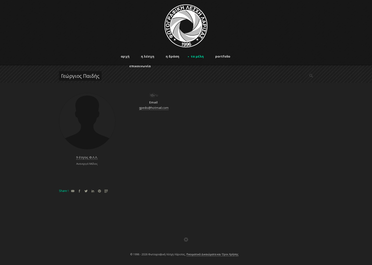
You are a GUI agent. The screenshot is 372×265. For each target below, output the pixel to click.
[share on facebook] (79, 191)
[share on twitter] (86, 191)
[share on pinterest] (99, 191)
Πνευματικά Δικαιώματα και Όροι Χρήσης (212, 254)
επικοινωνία (140, 66)
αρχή (125, 56)
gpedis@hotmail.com (154, 108)
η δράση (172, 56)
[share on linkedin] (92, 191)
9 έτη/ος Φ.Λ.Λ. (87, 157)
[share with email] (72, 191)
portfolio (222, 56)
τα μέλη (197, 56)
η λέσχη (147, 56)
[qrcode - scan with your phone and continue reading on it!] (106, 191)
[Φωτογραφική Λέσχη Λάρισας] (186, 46)
